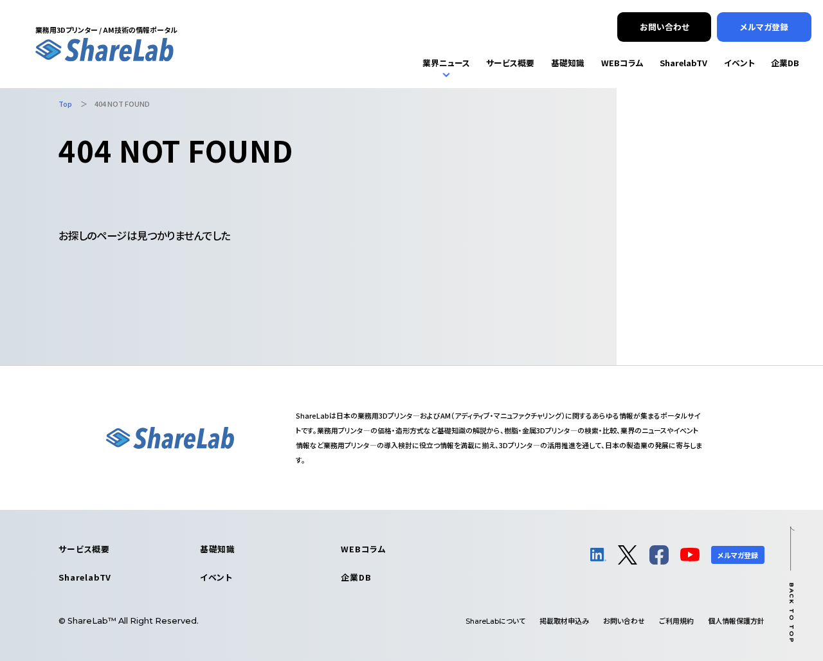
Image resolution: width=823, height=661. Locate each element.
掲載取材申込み (564, 620)
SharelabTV (85, 577)
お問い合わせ (624, 620)
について (495, 620)
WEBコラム (363, 549)
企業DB (356, 577)
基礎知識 (217, 549)
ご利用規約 (676, 620)
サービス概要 (84, 549)
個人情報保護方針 (736, 620)
